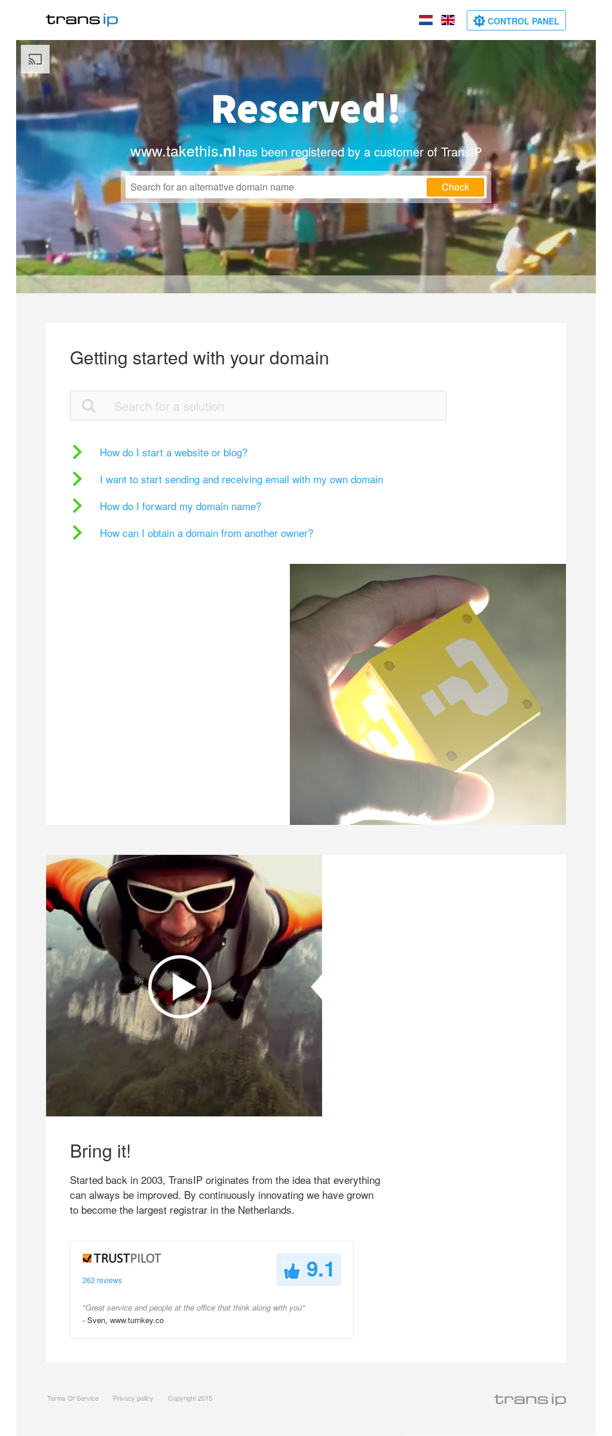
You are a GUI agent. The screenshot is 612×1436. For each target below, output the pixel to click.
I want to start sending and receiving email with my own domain (241, 478)
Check (455, 187)
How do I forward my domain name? (180, 505)
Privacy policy (133, 1398)
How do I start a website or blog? (173, 451)
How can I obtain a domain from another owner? (206, 532)
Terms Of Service (73, 1398)
